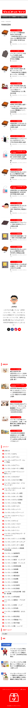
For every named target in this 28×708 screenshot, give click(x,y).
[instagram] (15, 329)
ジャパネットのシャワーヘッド (14, 512)
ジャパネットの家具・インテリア (14, 559)
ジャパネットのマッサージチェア (14, 542)
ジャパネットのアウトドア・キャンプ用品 (14, 461)
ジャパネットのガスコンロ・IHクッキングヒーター (14, 489)
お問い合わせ (23, 689)
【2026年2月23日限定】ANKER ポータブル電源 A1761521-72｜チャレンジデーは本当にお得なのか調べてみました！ (18, 437)
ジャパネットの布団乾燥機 (12, 566)
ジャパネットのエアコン (12, 465)
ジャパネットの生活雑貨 (12, 588)
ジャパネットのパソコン (12, 530)
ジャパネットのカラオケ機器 (13, 480)
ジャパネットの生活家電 (12, 585)
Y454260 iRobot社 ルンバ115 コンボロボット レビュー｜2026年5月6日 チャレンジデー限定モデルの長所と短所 (18, 392)
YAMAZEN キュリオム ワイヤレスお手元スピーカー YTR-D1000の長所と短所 (18, 140)
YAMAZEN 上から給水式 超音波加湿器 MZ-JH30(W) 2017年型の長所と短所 (18, 192)
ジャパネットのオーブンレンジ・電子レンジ (14, 472)
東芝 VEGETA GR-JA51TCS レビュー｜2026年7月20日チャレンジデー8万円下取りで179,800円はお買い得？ (18, 375)
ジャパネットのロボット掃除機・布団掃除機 (14, 549)
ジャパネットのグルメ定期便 (13, 499)
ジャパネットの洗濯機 (11, 579)
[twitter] (8, 329)
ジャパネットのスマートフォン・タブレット (14, 516)
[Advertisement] (14, 348)
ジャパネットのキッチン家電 (13, 493)
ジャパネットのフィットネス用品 (14, 538)
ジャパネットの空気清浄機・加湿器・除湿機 (14, 592)
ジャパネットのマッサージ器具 (14, 545)
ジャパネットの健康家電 (12, 553)
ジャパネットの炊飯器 (11, 582)
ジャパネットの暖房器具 (12, 575)
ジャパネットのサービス (12, 506)
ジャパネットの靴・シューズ (13, 626)
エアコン (5, 16)
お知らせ (7, 450)
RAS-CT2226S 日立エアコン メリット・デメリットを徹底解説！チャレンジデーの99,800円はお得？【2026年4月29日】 (18, 408)
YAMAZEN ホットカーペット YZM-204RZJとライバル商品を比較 (18, 224)
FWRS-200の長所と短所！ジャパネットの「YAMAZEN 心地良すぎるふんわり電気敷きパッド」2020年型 (18, 108)
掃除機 (13, 16)
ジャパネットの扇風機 (11, 569)
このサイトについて (6, 689)
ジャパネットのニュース (12, 527)
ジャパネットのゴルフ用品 (12, 503)
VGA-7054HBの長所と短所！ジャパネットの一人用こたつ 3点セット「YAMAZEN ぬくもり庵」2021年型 (18, 89)
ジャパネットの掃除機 (11, 572)
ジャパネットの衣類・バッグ (13, 605)
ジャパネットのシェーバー (12, 509)
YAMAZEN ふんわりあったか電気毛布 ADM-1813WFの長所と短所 (18, 125)
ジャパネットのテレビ (11, 521)
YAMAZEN (14, 44)
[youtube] (19, 329)
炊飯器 (22, 16)
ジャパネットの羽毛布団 (12, 597)
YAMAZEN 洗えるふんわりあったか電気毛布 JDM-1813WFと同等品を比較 (18, 251)
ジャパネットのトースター (12, 524)
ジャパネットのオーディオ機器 (14, 468)
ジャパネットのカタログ (12, 477)
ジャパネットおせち (10, 454)
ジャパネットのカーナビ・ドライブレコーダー (14, 484)
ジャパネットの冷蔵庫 (11, 556)
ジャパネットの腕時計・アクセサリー (14, 601)
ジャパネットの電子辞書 (12, 623)
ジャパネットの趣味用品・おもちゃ (14, 612)
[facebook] (12, 329)
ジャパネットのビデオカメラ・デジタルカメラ (14, 534)
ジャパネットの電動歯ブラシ (13, 619)
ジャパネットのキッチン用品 (13, 496)
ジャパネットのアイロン (12, 457)
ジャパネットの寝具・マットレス (14, 563)
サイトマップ (15, 689)
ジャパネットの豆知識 (11, 608)
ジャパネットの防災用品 (12, 616)
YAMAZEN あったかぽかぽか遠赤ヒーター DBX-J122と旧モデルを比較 (18, 266)
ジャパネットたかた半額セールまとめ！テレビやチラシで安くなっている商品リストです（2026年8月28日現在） (18, 652)
